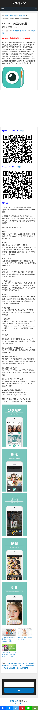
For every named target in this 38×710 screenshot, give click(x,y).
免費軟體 (16, 31)
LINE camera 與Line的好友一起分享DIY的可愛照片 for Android (9, 654)
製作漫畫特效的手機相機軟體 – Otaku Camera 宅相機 (9, 639)
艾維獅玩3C (19, 3)
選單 (2, 9)
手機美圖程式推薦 (8, 668)
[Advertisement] (19, 108)
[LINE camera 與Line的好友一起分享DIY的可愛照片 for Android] (9, 647)
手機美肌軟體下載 (21, 668)
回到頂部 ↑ (19, 703)
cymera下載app (18, 665)
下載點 (22, 131)
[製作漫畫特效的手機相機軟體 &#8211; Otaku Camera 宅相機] (9, 632)
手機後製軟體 (29, 665)
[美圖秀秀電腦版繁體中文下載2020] (25, 632)
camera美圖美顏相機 (13, 663)
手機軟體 (23, 31)
